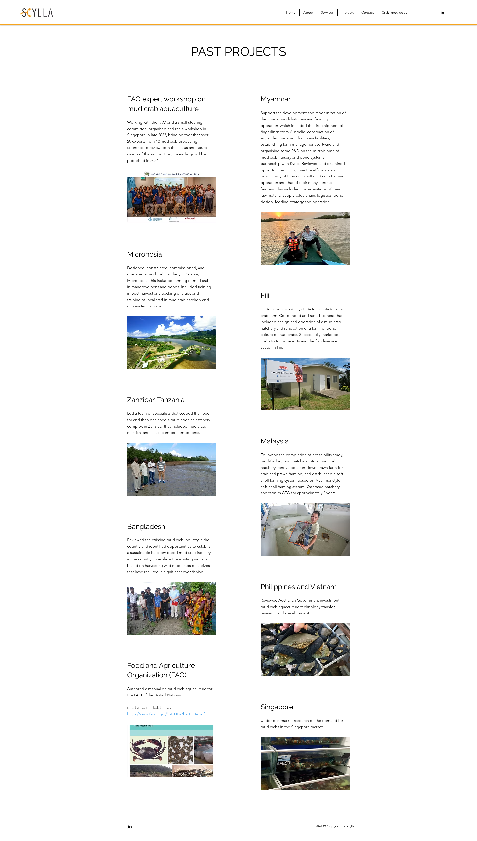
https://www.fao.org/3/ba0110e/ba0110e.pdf (166, 714)
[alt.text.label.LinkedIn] (442, 12)
